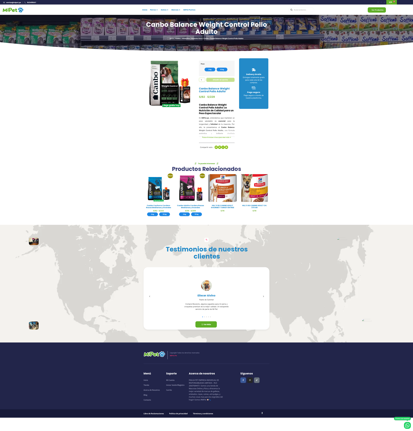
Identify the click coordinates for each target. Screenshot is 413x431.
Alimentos (186, 38)
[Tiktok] (384, 2)
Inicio (144, 10)
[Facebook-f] (378, 2)
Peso (203, 64)
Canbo (206, 38)
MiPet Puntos (189, 10)
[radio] (210, 69)
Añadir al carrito (220, 80)
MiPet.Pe (173, 356)
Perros (154, 10)
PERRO (178, 38)
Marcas (175, 10)
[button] (216, 147)
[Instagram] (381, 2)
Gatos (164, 10)
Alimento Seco (196, 38)
